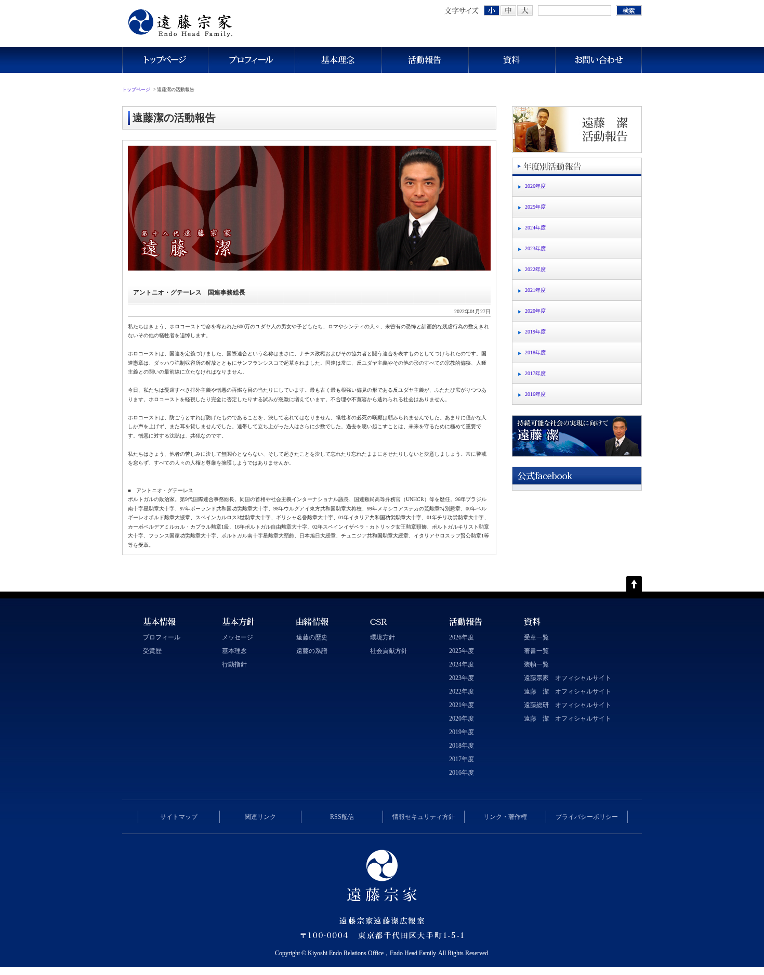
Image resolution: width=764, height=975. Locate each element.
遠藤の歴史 (311, 637)
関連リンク (260, 816)
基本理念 (338, 60)
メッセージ (237, 637)
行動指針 (234, 664)
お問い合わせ (598, 60)
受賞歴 (152, 651)
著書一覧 (536, 651)
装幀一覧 (536, 664)
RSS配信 (342, 816)
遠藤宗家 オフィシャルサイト (567, 678)
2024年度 (535, 227)
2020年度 (535, 311)
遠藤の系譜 (311, 651)
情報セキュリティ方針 (423, 816)
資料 (511, 60)
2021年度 (535, 290)
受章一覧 (536, 637)
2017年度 (535, 373)
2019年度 (535, 332)
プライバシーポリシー (587, 816)
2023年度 (535, 248)
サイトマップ (178, 816)
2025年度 (535, 207)
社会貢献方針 (388, 651)
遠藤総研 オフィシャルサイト (567, 705)
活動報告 (424, 60)
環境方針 (382, 637)
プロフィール (251, 60)
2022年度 (535, 269)
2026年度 (535, 186)
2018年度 (535, 352)
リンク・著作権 (505, 816)
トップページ (165, 60)
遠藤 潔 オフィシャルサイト (567, 691)
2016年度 (535, 394)
